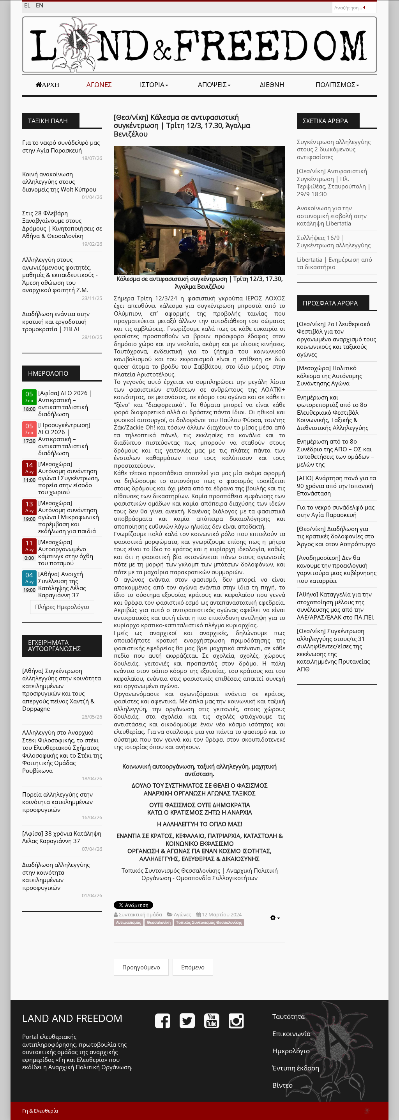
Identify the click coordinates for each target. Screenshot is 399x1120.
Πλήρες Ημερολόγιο (62, 607)
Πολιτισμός (335, 84)
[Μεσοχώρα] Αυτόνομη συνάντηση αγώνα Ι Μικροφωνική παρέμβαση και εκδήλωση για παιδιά (68, 517)
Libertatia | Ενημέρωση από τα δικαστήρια (334, 263)
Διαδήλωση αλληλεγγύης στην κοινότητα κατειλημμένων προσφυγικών (56, 876)
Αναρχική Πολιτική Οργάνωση (89, 1067)
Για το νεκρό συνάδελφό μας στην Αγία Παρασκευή (61, 146)
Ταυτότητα (288, 1016)
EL (28, 5)
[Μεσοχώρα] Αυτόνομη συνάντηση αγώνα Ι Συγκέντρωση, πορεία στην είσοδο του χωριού (68, 478)
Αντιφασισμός (128, 922)
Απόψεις (212, 84)
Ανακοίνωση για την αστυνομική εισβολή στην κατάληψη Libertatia (332, 215)
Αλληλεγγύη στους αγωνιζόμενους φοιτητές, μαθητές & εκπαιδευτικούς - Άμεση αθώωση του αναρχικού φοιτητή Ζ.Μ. (60, 275)
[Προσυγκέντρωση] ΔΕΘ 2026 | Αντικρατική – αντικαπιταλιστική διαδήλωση (64, 439)
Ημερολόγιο (291, 1050)
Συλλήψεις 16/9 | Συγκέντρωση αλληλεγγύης (334, 241)
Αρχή (50, 84)
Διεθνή (272, 84)
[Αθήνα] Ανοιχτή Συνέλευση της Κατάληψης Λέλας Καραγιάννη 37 (62, 584)
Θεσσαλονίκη (159, 922)
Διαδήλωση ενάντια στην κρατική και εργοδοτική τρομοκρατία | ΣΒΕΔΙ (56, 321)
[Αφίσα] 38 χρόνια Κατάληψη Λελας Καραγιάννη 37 (61, 837)
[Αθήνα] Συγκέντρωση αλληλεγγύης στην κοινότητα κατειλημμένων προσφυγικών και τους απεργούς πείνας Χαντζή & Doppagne (61, 690)
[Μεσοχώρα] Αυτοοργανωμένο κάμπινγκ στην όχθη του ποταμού (65, 552)
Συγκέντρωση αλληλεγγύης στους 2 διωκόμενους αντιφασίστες (334, 149)
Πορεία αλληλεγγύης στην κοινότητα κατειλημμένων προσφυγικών (57, 801)
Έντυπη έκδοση (295, 1067)
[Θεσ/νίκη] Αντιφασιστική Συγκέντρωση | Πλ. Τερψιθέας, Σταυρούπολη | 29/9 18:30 (334, 182)
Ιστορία (152, 84)
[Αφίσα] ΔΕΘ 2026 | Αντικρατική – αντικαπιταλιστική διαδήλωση (65, 403)
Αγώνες (99, 84)
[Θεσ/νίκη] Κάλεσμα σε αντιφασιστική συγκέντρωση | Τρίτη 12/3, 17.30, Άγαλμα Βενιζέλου (182, 125)
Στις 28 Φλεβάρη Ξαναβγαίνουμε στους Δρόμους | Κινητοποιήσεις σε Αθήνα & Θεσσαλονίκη (62, 224)
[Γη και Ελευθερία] (199, 44)
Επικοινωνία (291, 1033)
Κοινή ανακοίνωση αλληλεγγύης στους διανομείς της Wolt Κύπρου (59, 181)
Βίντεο (282, 1085)
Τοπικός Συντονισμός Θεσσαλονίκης (209, 922)
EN (39, 5)
